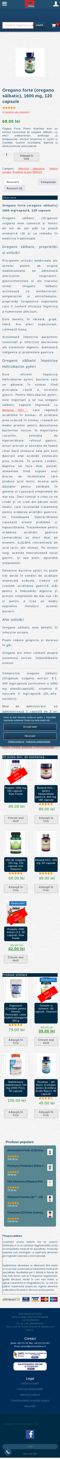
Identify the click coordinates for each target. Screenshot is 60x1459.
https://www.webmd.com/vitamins (28, 747)
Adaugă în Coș (26, 157)
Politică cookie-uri (16, 742)
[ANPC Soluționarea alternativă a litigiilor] (30, 1358)
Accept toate (30, 726)
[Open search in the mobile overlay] (24, 25)
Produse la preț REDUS (27, 172)
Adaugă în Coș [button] (46, 819)
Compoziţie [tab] (48, 182)
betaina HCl (15, 410)
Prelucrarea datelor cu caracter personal (30, 1400)
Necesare (30, 735)
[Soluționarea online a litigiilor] (30, 1369)
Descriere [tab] (13, 182)
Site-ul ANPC (30, 1406)
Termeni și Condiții (30, 1383)
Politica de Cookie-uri (30, 1394)
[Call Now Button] (8, 1452)
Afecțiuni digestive (31, 168)
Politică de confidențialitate (38, 742)
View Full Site (30, 1453)
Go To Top (30, 1446)
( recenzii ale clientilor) (16, 112)
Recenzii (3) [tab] (14, 188)
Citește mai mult (16, 819)
